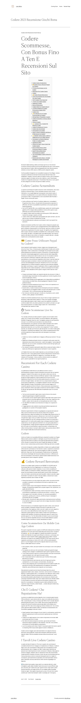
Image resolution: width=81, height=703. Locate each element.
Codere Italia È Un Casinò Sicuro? (40, 106)
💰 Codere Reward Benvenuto (40, 95)
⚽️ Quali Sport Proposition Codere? (41, 117)
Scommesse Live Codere (38, 130)
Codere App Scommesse (38, 129)
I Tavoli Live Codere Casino (39, 101)
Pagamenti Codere (37, 103)
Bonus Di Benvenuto (37, 105)
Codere (34, 93)
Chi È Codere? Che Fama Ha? (39, 100)
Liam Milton (19, 6)
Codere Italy (38, 679)
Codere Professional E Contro (39, 127)
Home (60, 6)
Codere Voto (35, 112)
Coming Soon (54, 6)
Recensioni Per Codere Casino (40, 91)
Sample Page (67, 6)
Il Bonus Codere (36, 122)
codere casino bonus (43, 536)
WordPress (67, 698)
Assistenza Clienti (36, 142)
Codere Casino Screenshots (39, 83)
